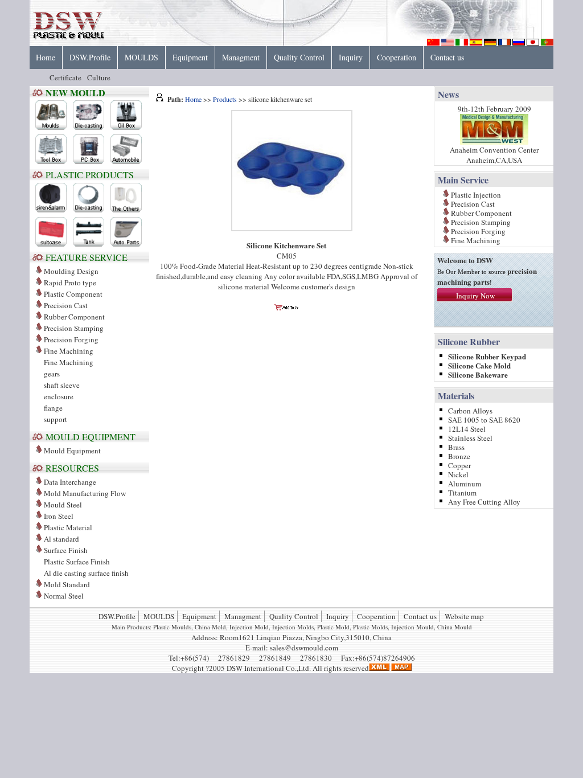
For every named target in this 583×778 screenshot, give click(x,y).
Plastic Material (68, 527)
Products (225, 99)
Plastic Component (73, 294)
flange (53, 408)
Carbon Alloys (470, 410)
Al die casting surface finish (86, 573)
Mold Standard (67, 584)
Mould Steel (63, 504)
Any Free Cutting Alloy (484, 501)
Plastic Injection (476, 194)
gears (52, 373)
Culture (98, 77)
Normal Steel (64, 596)
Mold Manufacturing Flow (85, 493)
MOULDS (141, 57)
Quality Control (299, 57)
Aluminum (464, 482)
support (55, 419)
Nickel (458, 473)
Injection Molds (293, 627)
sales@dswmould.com (304, 647)
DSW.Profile (89, 57)
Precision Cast (66, 305)
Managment (241, 57)
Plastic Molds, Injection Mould (393, 627)
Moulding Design (71, 271)
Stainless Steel (470, 437)
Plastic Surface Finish (77, 561)
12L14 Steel (467, 428)
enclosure (58, 396)
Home (45, 57)
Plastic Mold (333, 627)
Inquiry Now (475, 295)
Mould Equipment (72, 450)
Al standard (61, 539)
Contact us (447, 57)
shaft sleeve (62, 385)
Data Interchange (70, 482)
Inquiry (351, 57)
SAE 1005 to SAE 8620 (484, 419)
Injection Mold (249, 627)
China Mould (454, 627)
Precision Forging (71, 339)
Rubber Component (74, 317)
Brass (456, 446)
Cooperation (396, 57)
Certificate (65, 77)
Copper (459, 464)
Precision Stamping (74, 328)
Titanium (462, 492)
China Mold (210, 627)
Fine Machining (68, 362)
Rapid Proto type (70, 282)
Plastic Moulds (172, 627)
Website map (464, 616)
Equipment (190, 57)
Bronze (459, 455)
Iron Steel (58, 516)
